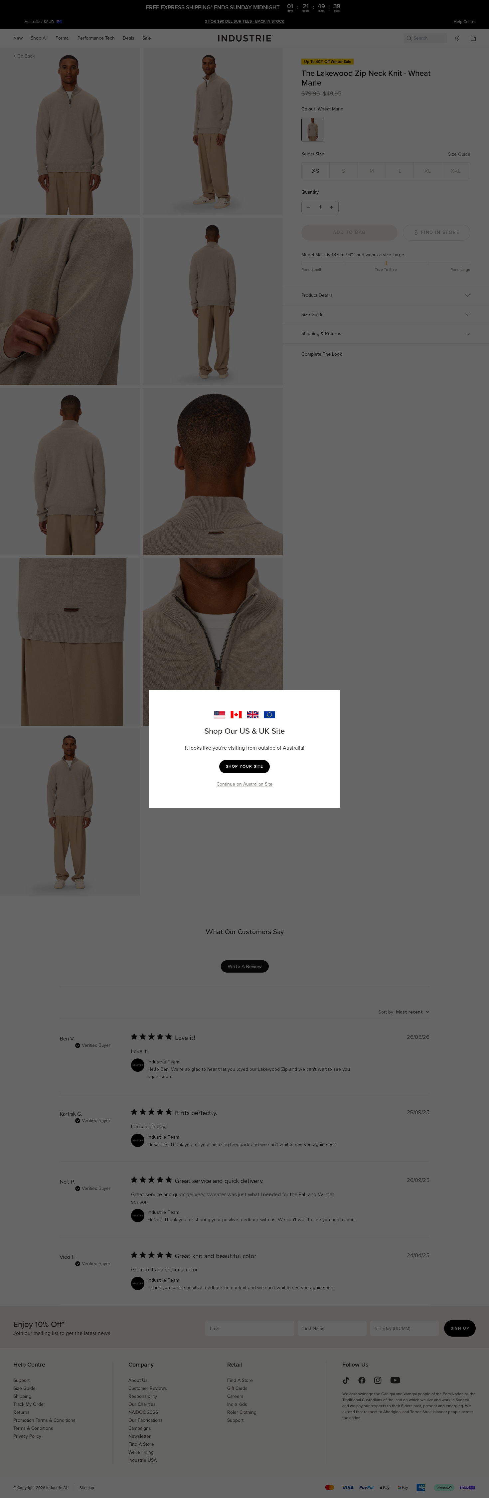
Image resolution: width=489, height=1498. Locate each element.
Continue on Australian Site (244, 784)
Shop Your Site (244, 766)
